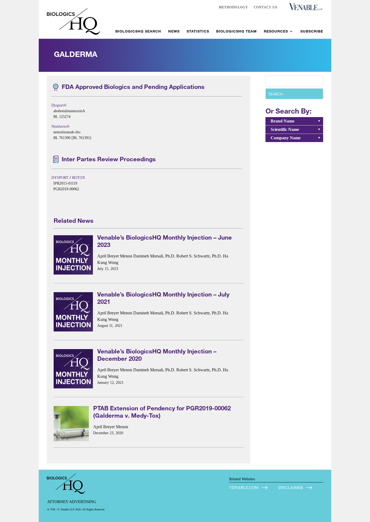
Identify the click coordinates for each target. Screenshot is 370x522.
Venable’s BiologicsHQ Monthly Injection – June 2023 (164, 241)
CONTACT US (266, 7)
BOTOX (78, 178)
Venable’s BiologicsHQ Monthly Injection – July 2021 (163, 298)
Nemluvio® (60, 126)
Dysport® (59, 105)
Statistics (198, 31)
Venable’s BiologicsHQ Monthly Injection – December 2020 (156, 354)
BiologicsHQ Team (236, 31)
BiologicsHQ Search (138, 31)
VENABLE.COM (243, 487)
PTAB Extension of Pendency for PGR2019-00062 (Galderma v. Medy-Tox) (162, 411)
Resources (276, 31)
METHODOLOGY (233, 7)
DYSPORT (60, 178)
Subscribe (311, 31)
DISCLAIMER (290, 487)
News (174, 31)
